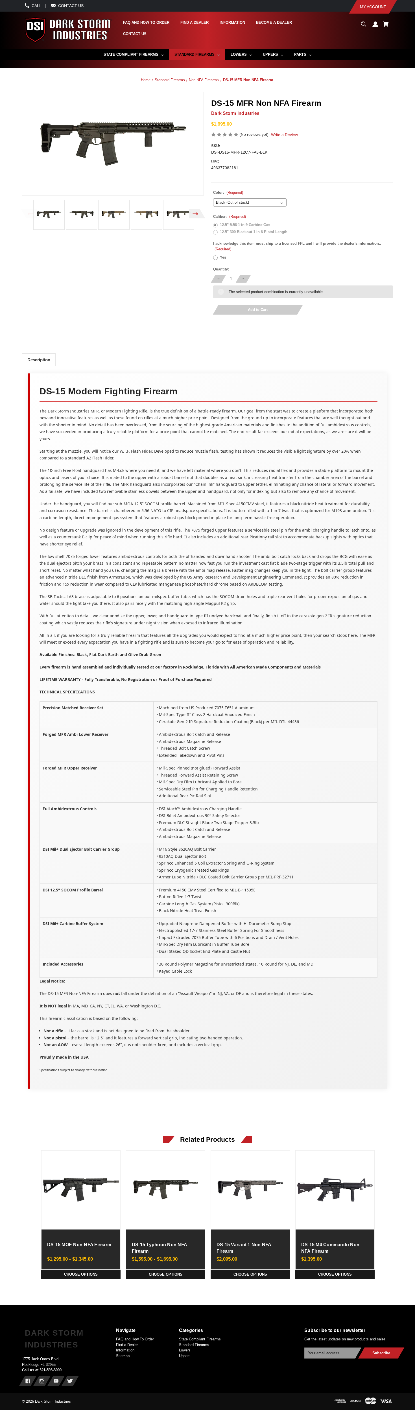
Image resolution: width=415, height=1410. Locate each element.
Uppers (185, 1356)
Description (38, 359)
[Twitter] (70, 1381)
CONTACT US (71, 5)
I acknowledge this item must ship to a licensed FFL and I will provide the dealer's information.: (297, 246)
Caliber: (229, 216)
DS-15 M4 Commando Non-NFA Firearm (331, 1248)
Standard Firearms (194, 1345)
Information (125, 1350)
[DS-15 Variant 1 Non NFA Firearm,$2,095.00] (250, 1190)
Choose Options (81, 1274)
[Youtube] (56, 1381)
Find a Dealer (127, 1345)
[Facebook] (28, 1381)
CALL (37, 5)
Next (197, 213)
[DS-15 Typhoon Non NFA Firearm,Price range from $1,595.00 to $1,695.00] (165, 1190)
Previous (29, 213)
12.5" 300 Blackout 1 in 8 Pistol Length (253, 232)
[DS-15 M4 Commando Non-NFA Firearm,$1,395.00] (335, 1190)
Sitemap (123, 1356)
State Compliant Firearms (200, 1339)
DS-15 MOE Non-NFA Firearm (79, 1244)
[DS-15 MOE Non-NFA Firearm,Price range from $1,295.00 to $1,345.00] (81, 1190)
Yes (223, 257)
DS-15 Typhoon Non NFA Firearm (159, 1248)
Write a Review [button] (284, 134)
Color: (228, 192)
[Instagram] (42, 1381)
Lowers (185, 1350)
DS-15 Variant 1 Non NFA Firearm (244, 1248)
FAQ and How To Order (135, 1339)
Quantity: (221, 269)
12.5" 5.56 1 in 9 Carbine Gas (245, 225)
